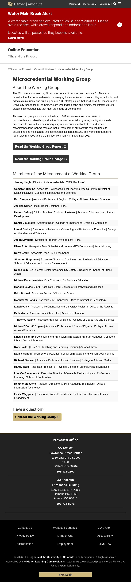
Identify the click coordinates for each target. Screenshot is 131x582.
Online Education (23, 49)
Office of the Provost (22, 56)
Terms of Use (64, 535)
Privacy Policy (25, 535)
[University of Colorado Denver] (17, 4)
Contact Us (25, 527)
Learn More (16, 37)
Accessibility (105, 535)
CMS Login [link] (65, 574)
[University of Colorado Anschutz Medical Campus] (34, 4)
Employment (65, 544)
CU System (105, 527)
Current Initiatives (44, 69)
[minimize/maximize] (119, 24)
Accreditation (24, 544)
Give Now (105, 544)
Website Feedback (65, 527)
